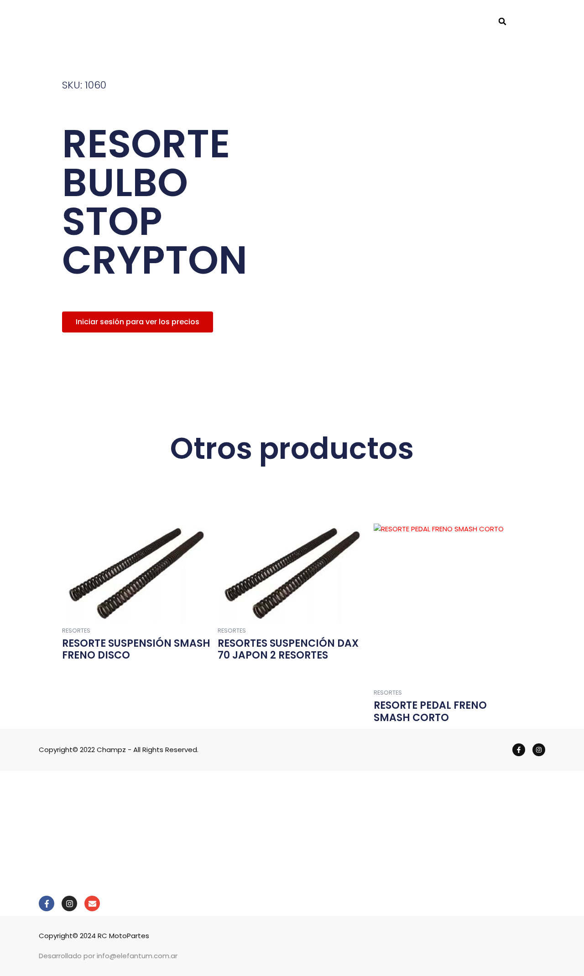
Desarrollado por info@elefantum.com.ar (108, 955)
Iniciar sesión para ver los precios (137, 322)
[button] (502, 21)
